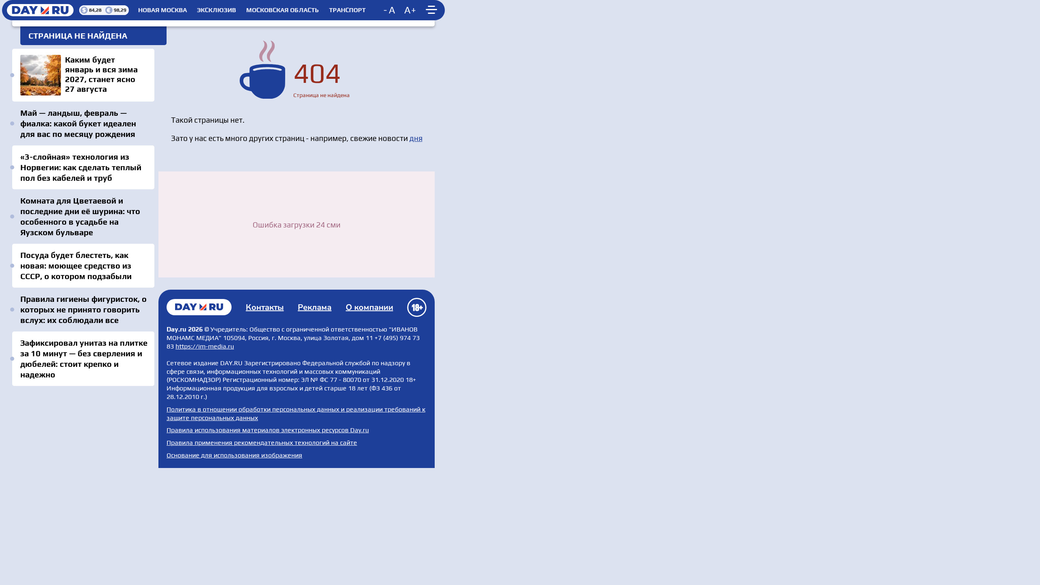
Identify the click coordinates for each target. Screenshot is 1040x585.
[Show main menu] (432, 10)
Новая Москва (162, 10)
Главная (199, 307)
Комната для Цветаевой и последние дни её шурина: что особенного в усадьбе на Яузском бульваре (80, 216)
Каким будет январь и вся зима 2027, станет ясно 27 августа (83, 75)
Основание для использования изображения (234, 455)
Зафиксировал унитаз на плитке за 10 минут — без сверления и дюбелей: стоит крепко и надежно (83, 358)
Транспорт (347, 10)
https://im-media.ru (205, 346)
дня (416, 138)
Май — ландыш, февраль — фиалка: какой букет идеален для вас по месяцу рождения (78, 123)
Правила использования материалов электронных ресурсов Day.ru (268, 430)
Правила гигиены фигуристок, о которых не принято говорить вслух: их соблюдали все (83, 309)
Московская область (282, 10)
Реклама (315, 307)
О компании (369, 307)
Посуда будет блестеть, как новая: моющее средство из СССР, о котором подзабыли (76, 265)
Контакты (265, 307)
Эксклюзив (216, 10)
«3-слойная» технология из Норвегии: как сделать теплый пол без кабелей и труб (80, 167)
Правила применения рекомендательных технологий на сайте (262, 442)
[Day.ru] (40, 10)
